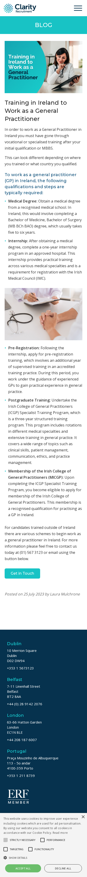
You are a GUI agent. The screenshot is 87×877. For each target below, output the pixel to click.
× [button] (83, 817)
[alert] (43, 845)
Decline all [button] (63, 868)
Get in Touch (22, 573)
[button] (43, 858)
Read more (60, 833)
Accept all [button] (23, 868)
